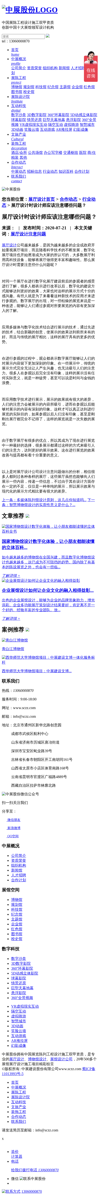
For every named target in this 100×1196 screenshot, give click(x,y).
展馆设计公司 (61, 1059)
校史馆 (28, 92)
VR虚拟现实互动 (33, 125)
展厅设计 (16, 1059)
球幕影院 (18, 120)
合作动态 (68, 199)
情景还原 (34, 120)
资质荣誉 (34, 68)
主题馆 (65, 87)
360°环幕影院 (58, 115)
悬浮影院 (73, 120)
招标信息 (34, 171)
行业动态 (50, 171)
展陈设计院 (20, 1097)
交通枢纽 (70, 153)
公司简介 (18, 68)
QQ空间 (13, 836)
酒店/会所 (19, 153)
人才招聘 (78, 68)
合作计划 (81, 171)
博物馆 (16, 87)
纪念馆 (53, 87)
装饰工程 (18, 1112)
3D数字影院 (37, 115)
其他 (23, 157)
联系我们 (18, 1122)
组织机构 (50, 68)
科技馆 (41, 87)
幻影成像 (80, 129)
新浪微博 (13, 828)
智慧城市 (87, 125)
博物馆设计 (37, 1059)
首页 (15, 1082)
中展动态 (18, 171)
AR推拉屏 (64, 129)
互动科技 (18, 1102)
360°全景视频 (22, 998)
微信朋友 (13, 820)
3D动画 (17, 129)
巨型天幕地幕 (54, 120)
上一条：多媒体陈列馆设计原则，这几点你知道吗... (44, 500)
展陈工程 (18, 1092)
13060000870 (31, 1191)
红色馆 (89, 87)
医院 (83, 153)
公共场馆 (35, 153)
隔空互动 (55, 125)
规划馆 (28, 87)
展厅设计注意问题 (28, 233)
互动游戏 (47, 129)
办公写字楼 (53, 153)
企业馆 (77, 87)
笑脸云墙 (31, 129)
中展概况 (18, 1087)
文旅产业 (18, 1107)
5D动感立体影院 (83, 115)
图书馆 (16, 92)
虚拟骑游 (71, 125)
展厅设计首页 (41, 199)
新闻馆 (64, 68)
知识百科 (66, 171)
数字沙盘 (18, 115)
